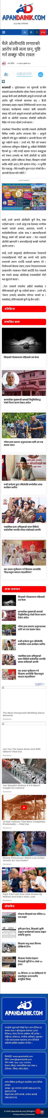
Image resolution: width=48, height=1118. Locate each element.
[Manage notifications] (42, 1112)
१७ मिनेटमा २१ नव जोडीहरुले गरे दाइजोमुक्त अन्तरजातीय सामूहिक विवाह (32, 976)
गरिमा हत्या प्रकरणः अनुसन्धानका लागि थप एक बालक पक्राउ (23, 443)
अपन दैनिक (11, 63)
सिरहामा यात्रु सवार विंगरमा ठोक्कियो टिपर (29, 945)
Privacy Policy (19, 1114)
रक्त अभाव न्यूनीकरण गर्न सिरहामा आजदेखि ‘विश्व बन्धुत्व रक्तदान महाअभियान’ (22, 571)
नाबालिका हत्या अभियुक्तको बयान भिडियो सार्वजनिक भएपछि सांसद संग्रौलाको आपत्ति (22, 528)
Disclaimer (30, 1114)
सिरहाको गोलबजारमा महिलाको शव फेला (21, 357)
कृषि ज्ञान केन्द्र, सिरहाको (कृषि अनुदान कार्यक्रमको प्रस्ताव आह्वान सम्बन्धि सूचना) (32, 932)
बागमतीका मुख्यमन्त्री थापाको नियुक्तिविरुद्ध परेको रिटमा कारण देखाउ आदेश (22, 401)
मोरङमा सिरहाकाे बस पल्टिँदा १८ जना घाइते (32, 915)
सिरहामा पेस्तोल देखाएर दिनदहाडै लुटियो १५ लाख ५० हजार (30, 962)
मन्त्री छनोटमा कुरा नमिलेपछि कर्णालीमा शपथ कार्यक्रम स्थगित (23, 486)
